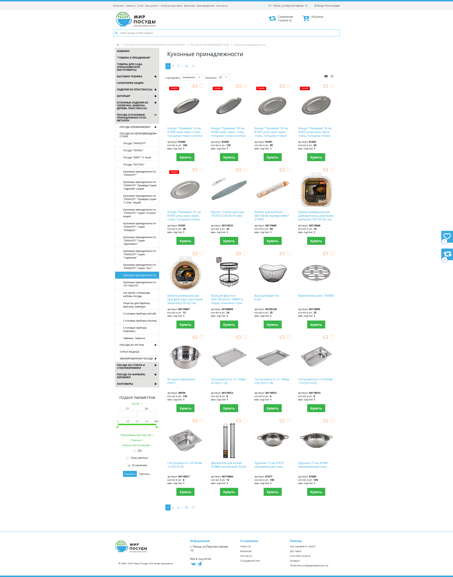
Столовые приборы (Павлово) (135, 329)
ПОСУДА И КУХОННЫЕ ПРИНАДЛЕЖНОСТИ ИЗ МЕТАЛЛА (154, 44)
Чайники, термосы (134, 338)
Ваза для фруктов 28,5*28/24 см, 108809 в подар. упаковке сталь (227, 299)
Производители (206, 5)
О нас (140, 5)
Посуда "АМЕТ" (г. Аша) (137, 157)
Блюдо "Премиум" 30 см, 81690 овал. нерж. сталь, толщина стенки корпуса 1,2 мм (228, 131)
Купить (185, 157)
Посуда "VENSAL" (133, 150)
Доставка (295, 551)
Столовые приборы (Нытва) (140, 320)
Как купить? (152, 5)
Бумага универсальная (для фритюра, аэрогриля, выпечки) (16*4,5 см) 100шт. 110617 (185, 299)
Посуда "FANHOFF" (134, 143)
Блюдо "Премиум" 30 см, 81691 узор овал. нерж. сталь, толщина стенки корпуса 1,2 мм (271, 131)
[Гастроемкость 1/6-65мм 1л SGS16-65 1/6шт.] (185, 457)
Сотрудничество (250, 560)
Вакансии (189, 5)
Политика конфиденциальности (309, 565)
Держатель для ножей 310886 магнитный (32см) (228, 465)
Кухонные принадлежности (139, 275)
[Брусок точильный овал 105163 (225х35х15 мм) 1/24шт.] (229, 206)
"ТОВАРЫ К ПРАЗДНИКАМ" (134, 57)
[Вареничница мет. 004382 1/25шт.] (316, 290)
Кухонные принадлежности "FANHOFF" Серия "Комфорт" (139, 227)
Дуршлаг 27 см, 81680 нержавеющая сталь (313, 465)
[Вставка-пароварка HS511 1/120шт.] (185, 374)
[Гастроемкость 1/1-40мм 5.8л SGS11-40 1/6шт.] (272, 374)
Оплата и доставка (171, 5)
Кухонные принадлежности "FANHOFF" (139, 173)
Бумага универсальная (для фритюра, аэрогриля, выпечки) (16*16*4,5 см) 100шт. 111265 (316, 215)
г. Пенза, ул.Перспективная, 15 (289, 5)
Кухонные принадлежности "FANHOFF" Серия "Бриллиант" (139, 240)
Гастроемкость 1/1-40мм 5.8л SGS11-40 (271, 381)
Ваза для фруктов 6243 (266, 297)
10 (186, 66)
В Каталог (118, 5)
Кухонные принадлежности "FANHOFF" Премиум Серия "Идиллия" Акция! (139, 185)
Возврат (295, 560)
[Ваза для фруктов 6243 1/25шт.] (272, 290)
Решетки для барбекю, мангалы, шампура (137, 304)
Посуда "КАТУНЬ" (134, 164)
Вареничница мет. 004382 (316, 296)
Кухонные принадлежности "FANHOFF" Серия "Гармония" (139, 254)
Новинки (123, 51)
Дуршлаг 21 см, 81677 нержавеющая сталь (269, 465)
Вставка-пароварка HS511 (181, 381)
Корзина (317, 17)
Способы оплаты (300, 556)
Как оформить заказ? (303, 546)
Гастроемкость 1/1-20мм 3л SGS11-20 (228, 381)
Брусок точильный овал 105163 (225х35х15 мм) (227, 214)
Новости (131, 5)
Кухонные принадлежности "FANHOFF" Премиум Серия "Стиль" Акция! (139, 199)
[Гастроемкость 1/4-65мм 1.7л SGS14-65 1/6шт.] (316, 374)
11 (193, 66)
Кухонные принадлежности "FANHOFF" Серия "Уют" (139, 266)
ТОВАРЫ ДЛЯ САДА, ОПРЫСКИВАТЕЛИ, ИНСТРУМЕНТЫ (130, 67)
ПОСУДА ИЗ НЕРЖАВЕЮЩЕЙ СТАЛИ (209, 44)
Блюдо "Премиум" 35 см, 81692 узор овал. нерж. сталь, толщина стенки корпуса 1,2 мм (315, 131)
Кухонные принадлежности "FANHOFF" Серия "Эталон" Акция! (139, 213)
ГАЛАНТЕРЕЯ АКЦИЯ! (130, 83)
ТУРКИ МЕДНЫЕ (129, 351)
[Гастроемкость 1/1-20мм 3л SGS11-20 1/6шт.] (229, 374)
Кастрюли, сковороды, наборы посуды (136, 294)
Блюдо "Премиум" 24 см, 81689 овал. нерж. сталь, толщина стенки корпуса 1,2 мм (184, 131)
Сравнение (285, 18)
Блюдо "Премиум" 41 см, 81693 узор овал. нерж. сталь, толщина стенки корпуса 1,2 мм (184, 215)
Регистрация (332, 5)
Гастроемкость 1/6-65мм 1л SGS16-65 (184, 465)
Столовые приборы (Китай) (139, 313)
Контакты (222, 5)
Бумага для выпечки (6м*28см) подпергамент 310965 (271, 215)
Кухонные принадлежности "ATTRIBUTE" (139, 284)
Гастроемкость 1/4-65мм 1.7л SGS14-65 (315, 381)
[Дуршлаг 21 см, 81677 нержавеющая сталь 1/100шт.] (272, 457)
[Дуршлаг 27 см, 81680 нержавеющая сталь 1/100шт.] (316, 457)
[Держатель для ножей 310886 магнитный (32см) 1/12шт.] (229, 457)
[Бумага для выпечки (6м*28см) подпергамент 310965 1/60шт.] (272, 206)
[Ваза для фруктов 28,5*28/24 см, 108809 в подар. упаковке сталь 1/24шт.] (229, 290)
